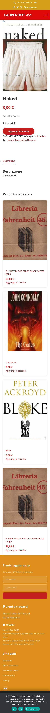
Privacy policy (32, 709)
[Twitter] (17, 7)
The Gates (11, 362)
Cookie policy (9, 675)
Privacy (6, 680)
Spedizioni (7, 660)
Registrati (25, 595)
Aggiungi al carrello (18, 131)
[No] (46, 702)
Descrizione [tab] (9, 160)
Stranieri (41, 136)
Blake (8, 450)
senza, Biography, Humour (22, 139)
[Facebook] (14, 7)
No (21, 709)
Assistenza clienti (10, 670)
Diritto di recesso (10, 665)
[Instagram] (21, 7)
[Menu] (45, 15)
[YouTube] (5, 688)
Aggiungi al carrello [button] (16, 282)
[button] (4, 21)
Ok (14, 709)
